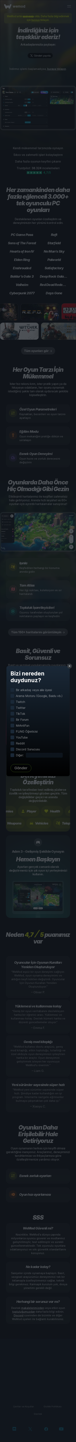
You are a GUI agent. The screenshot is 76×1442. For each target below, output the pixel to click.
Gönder (20, 768)
